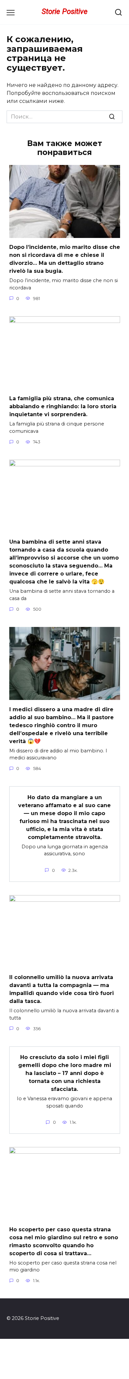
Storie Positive (65, 11)
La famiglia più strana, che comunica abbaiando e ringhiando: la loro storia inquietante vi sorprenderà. (62, 406)
